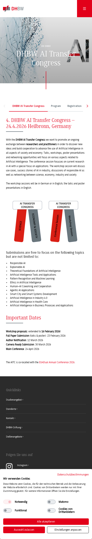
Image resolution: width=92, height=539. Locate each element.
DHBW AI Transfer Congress (28, 106)
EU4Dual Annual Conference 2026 (56, 362)
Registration (74, 106)
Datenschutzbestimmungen (73, 474)
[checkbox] (7, 502)
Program (56, 106)
